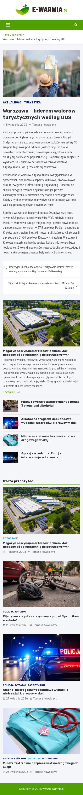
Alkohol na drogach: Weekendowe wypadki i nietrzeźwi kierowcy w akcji (49, 421)
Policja (8, 611)
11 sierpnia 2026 (16, 552)
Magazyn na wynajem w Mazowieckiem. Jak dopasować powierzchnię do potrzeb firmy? (36, 353)
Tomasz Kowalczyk (44, 124)
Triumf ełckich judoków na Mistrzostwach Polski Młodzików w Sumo (41, 285)
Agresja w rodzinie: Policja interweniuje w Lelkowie (41, 455)
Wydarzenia (50, 758)
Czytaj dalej (9, 392)
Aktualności (12, 102)
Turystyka (32, 102)
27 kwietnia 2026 (17, 698)
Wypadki (20, 611)
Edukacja (34, 758)
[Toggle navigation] (8, 25)
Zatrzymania (37, 685)
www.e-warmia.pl (53, 789)
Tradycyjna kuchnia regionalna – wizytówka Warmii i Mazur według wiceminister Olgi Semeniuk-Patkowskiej (41, 269)
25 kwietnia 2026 (17, 772)
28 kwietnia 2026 (17, 625)
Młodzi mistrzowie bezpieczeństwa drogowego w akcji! (48, 438)
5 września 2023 (16, 124)
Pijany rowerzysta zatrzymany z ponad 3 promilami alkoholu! (50, 403)
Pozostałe (10, 538)
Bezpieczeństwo (14, 758)
